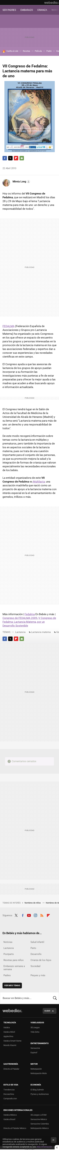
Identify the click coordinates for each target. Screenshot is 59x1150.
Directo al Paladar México (14, 1128)
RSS (41, 915)
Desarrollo (36, 954)
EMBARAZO (26, 10)
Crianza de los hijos (41, 960)
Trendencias (9, 1089)
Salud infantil (37, 942)
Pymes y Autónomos (40, 1094)
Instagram (35, 915)
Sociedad (35, 966)
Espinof (34, 1052)
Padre (49, 51)
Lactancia (20, 632)
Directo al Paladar (11, 1069)
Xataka (6, 1027)
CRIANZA (42, 10)
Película (38, 51)
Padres (7, 975)
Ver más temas (12, 985)
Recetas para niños (13, 960)
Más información (44, 1147)
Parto (33, 948)
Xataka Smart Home (12, 1041)
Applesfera (8, 1036)
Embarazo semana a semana (14, 968)
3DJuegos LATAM (38, 1115)
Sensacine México (39, 1119)
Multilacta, (38, 481)
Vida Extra (35, 1032)
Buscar (55, 998)
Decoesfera (8, 1094)
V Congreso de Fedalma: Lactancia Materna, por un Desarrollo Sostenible (29, 621)
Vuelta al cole (12, 51)
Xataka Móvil (9, 1032)
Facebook (5, 158)
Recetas (26, 51)
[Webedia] (51, 2)
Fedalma (30, 614)
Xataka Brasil (9, 1119)
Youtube (28, 915)
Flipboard (16, 158)
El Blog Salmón (37, 1089)
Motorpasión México (40, 1128)
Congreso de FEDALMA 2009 (20, 618)
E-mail (22, 158)
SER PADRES (9, 10)
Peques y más (38, 975)
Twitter (10, 158)
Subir (47, 1011)
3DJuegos (35, 1027)
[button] (21, 182)
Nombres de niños (33, 903)
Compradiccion (10, 1098)
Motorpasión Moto (39, 1073)
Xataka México (10, 1115)
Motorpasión (36, 1069)
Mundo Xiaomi (9, 1045)
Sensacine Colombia (40, 1124)
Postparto (8, 954)
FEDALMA (8, 326)
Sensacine (35, 1048)
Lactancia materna (41, 632)
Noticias (7, 942)
